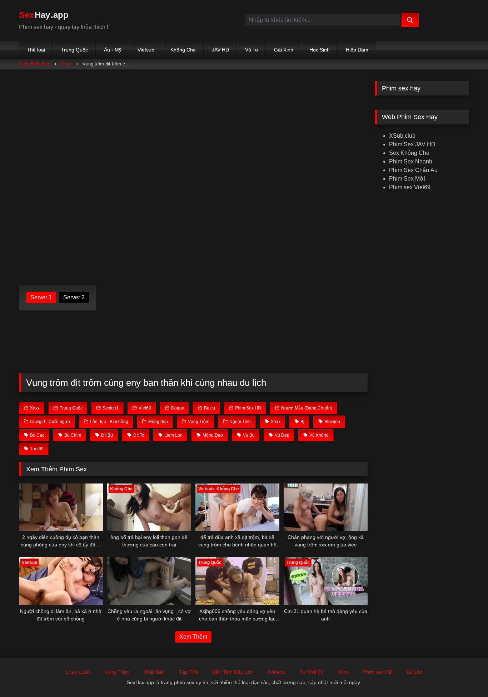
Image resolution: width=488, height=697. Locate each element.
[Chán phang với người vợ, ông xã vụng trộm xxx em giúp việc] (326, 507)
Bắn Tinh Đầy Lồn (233, 672)
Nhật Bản (154, 672)
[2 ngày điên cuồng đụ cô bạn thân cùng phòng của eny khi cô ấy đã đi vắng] (61, 507)
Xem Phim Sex (34, 64)
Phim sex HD (377, 672)
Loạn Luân (78, 672)
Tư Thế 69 (311, 672)
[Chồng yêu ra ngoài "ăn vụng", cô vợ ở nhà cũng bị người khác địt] (149, 580)
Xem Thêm (193, 637)
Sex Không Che (409, 153)
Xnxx (66, 64)
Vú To (251, 50)
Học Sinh (319, 50)
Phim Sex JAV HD (412, 144)
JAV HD (220, 50)
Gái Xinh (283, 50)
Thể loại (36, 50)
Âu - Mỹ (112, 50)
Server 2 (74, 297)
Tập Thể (188, 672)
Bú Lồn (415, 672)
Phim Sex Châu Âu (413, 170)
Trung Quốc (74, 50)
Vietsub (146, 50)
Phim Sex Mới (407, 179)
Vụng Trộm (116, 672)
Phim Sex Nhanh (410, 161)
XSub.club (402, 136)
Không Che (183, 50)
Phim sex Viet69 (409, 187)
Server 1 (41, 297)
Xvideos (276, 672)
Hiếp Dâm (357, 50)
